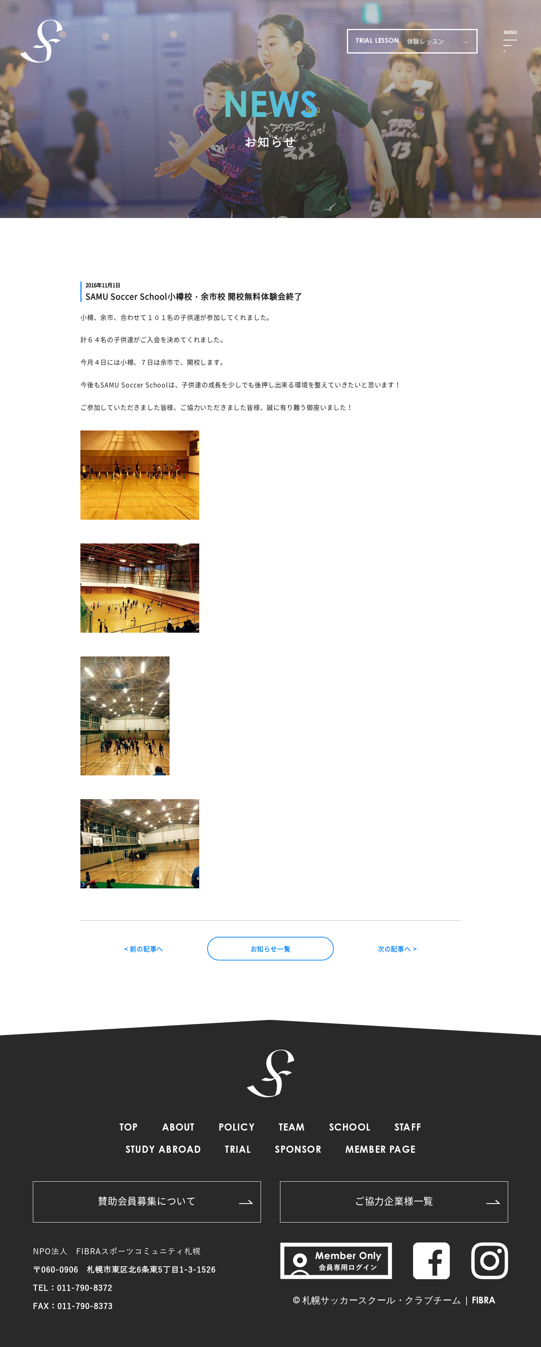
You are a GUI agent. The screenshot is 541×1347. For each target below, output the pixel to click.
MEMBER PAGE (380, 1150)
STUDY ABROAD (163, 1150)
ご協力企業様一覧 (394, 1201)
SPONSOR (298, 1150)
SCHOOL (350, 1128)
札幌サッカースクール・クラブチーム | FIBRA (398, 1301)
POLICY (237, 1128)
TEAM (292, 1128)
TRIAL (238, 1150)
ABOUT (178, 1128)
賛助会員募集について (147, 1201)
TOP (129, 1128)
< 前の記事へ (144, 948)
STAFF (407, 1128)
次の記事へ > (397, 948)
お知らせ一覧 (271, 948)
